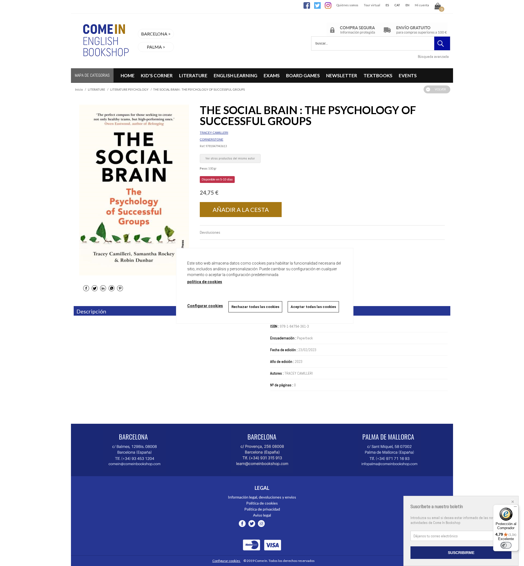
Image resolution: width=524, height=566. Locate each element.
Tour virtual (372, 5)
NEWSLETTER (341, 75)
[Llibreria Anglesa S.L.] (105, 65)
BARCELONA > (156, 33)
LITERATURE (193, 75)
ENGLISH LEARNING (235, 75)
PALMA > (156, 46)
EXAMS (272, 75)
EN (407, 5)
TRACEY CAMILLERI (214, 132)
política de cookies (204, 282)
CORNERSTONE (211, 139)
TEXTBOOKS (378, 75)
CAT (397, 5)
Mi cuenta (422, 5)
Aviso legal (262, 515)
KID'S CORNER (157, 75)
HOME (128, 75)
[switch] (506, 545)
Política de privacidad (262, 509)
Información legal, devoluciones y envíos (262, 497)
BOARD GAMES (303, 75)
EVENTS (408, 75)
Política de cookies (262, 503)
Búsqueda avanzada (433, 56)
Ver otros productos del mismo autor (230, 158)
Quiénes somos (347, 5)
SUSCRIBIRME (461, 552)
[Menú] (515, 508)
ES (387, 5)
